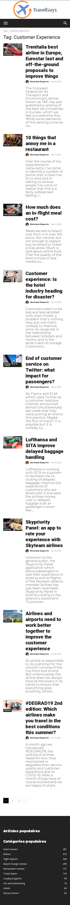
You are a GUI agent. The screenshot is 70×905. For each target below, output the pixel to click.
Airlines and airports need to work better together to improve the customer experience (43, 631)
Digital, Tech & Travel (10, 365)
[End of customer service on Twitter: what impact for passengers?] (12, 361)
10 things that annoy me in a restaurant (41, 143)
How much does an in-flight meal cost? (44, 213)
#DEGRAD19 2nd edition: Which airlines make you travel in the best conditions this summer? (44, 717)
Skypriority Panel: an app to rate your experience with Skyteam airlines (44, 533)
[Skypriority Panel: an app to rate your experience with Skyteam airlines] (12, 524)
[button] (5, 23)
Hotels (7, 281)
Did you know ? (11, 214)
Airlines (7, 447)
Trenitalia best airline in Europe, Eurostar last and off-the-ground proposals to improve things (44, 61)
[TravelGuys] (35, 9)
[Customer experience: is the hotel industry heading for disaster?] (12, 276)
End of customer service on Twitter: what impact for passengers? (44, 369)
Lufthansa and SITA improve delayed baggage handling (44, 448)
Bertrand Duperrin (39, 81)
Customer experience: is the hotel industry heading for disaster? (44, 285)
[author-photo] (28, 81)
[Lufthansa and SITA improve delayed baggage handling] (12, 442)
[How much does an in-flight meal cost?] (12, 210)
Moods (7, 145)
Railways (8, 54)
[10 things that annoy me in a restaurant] (12, 140)
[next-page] (26, 800)
